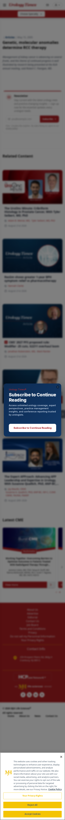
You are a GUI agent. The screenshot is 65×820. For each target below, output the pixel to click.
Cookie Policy (55, 789)
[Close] (61, 756)
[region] (32, 786)
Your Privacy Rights (32, 795)
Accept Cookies (32, 814)
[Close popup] (57, 387)
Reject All (32, 804)
